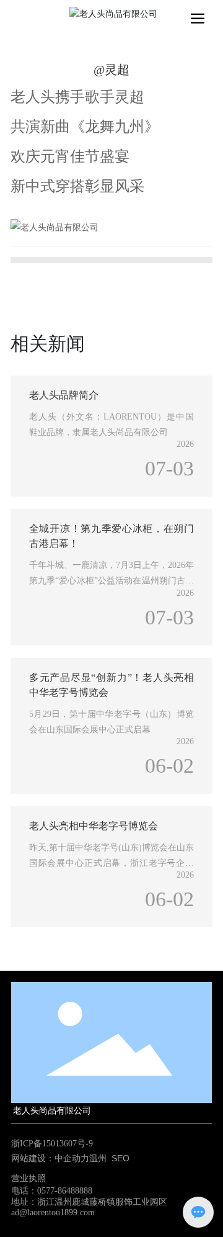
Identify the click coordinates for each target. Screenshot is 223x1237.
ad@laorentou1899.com (53, 1212)
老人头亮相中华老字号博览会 (93, 826)
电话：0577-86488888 (51, 1190)
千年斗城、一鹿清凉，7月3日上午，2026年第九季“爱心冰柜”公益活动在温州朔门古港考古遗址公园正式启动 (111, 580)
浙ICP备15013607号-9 (52, 1143)
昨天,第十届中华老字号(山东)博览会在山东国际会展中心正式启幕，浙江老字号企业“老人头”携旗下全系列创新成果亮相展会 (111, 863)
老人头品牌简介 (63, 395)
